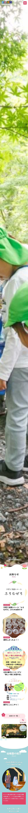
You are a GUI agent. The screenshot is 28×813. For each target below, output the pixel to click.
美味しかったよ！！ (11, 640)
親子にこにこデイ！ (11, 704)
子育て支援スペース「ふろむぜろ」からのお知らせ (13, 608)
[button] (25, 3)
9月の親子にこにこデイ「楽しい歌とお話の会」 (12, 673)
